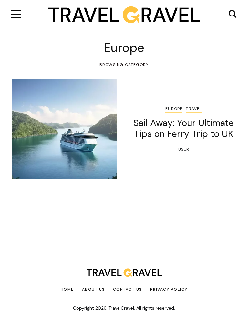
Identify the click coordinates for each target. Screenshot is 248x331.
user (184, 149)
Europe (173, 108)
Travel (194, 108)
